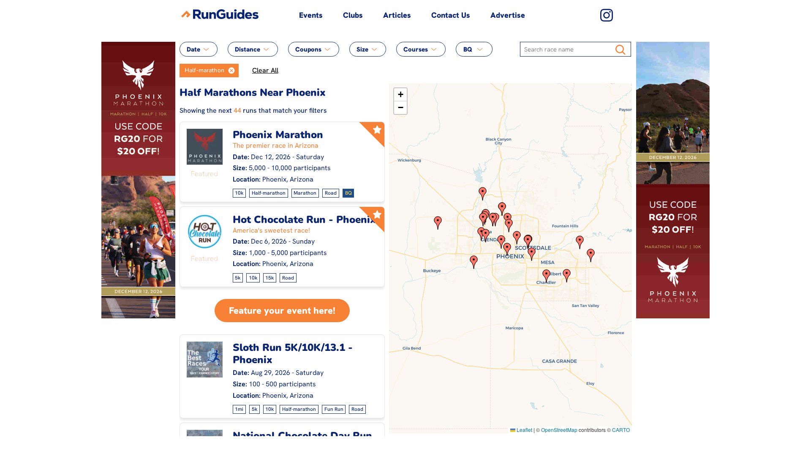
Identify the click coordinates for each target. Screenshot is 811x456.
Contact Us (450, 15)
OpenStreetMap (559, 429)
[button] (231, 70)
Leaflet (523, 429)
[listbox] (209, 70)
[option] (202, 70)
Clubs (353, 15)
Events (311, 15)
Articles (397, 15)
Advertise (507, 15)
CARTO (621, 429)
